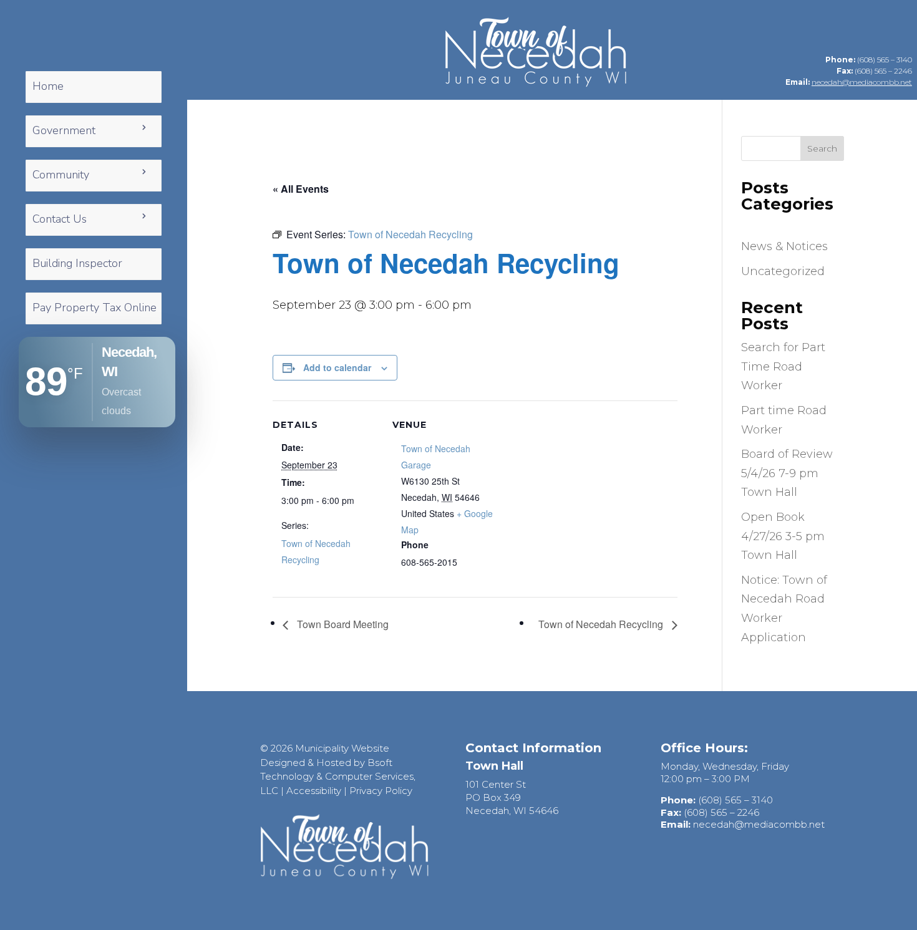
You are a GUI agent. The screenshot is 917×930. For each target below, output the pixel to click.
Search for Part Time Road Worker (783, 366)
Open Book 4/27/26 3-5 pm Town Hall (783, 536)
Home (48, 86)
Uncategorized (783, 271)
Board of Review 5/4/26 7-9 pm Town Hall (787, 473)
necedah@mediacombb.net (862, 82)
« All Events (301, 189)
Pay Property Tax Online (94, 307)
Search (822, 148)
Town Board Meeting (341, 624)
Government (63, 130)
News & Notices (784, 246)
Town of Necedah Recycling (602, 624)
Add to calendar (337, 367)
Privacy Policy (380, 791)
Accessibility (313, 791)
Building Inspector (77, 263)
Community (60, 174)
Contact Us (59, 218)
